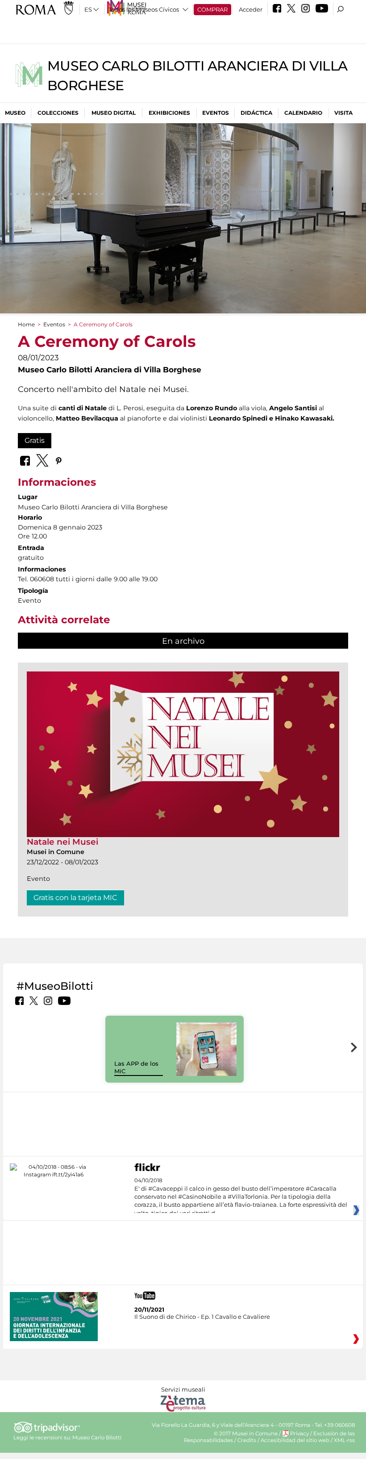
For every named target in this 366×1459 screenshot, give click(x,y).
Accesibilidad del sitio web (295, 1440)
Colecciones (58, 112)
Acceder (250, 9)
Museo (15, 112)
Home (26, 324)
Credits (246, 1440)
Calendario (303, 112)
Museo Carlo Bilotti (96, 1437)
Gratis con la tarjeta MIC (75, 897)
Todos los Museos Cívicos (143, 9)
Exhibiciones (169, 112)
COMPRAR (212, 9)
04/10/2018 (240, 1197)
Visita (343, 112)
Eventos (215, 112)
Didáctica (256, 112)
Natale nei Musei (62, 842)
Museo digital (114, 112)
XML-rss (344, 1440)
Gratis (35, 440)
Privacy (299, 1433)
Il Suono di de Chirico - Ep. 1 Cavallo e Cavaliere (202, 1316)
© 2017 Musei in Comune (246, 1433)
